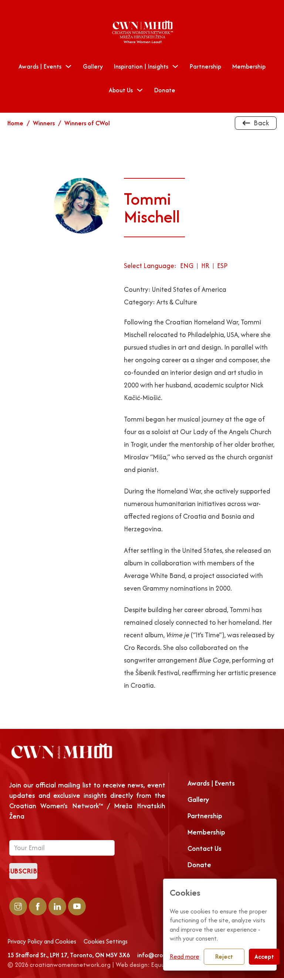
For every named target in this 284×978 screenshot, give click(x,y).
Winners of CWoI (87, 123)
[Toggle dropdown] (68, 66)
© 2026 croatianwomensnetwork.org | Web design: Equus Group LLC (101, 964)
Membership (249, 66)
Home (15, 123)
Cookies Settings (106, 942)
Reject (224, 956)
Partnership (205, 66)
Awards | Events (39, 66)
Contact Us (204, 848)
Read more (184, 956)
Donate (164, 90)
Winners (44, 123)
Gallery (93, 66)
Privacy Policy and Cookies (41, 942)
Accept (264, 956)
